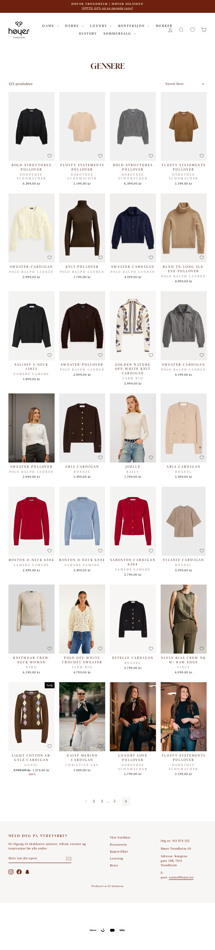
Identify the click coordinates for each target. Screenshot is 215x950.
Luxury (99, 26)
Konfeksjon (132, 26)
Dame (49, 26)
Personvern (118, 844)
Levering (116, 858)
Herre (72, 26)
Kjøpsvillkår (119, 851)
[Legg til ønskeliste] (50, 156)
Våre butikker (120, 837)
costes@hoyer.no (181, 877)
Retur (114, 865)
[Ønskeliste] (192, 30)
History (88, 34)
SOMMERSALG (118, 34)
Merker (164, 26)
